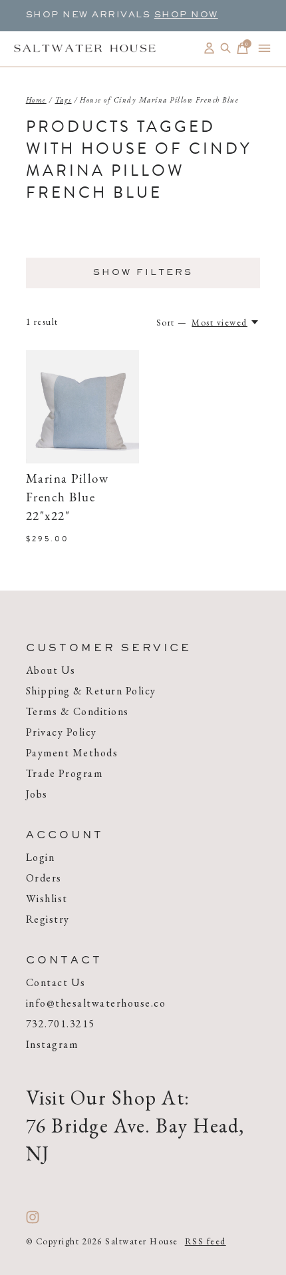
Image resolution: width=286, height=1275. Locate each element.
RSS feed (205, 1241)
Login (40, 857)
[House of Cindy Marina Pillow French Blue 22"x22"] (82, 406)
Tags (63, 100)
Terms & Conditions (77, 711)
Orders (44, 878)
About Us (51, 670)
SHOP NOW (186, 15)
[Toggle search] (225, 48)
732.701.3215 (60, 1024)
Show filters (143, 273)
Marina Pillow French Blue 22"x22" (67, 498)
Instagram (52, 1044)
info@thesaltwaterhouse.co (96, 1003)
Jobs (37, 794)
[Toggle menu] (264, 48)
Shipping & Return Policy (91, 691)
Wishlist (47, 898)
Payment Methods (72, 753)
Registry (48, 919)
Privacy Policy (61, 732)
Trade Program (64, 773)
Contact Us (56, 982)
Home (36, 100)
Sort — (172, 322)
